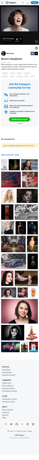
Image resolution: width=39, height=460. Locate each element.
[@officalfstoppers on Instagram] (6, 424)
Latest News (6, 369)
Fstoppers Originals (8, 375)
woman (12, 73)
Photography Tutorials (9, 399)
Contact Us (6, 412)
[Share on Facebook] (32, 53)
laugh (12, 76)
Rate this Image (8, 39)
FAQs (4, 417)
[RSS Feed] (33, 424)
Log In (27, 2)
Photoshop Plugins (8, 401)
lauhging (19, 76)
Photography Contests (9, 391)
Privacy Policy (13, 437)
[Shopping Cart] (23, 2)
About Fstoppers (7, 409)
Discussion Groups (8, 388)
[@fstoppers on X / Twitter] (22, 424)
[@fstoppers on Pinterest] (27, 424)
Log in (20, 123)
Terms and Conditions (24, 437)
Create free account (19, 119)
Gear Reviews (7, 372)
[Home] (11, 2)
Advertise (5, 415)
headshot (27, 73)
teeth (32, 76)
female (19, 73)
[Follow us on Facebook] (16, 424)
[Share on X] (36, 53)
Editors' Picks (6, 383)
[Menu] (2, 2)
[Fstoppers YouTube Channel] (11, 424)
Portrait (4, 73)
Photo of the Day (7, 385)
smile (26, 76)
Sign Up (35, 2)
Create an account (15, 145)
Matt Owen (10, 53)
